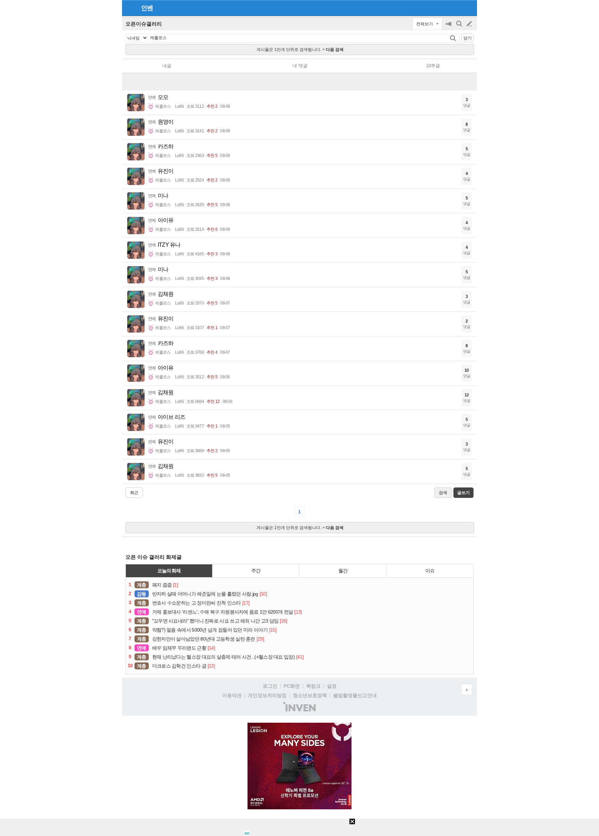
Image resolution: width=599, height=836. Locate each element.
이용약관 (232, 695)
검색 (443, 492)
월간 (342, 570)
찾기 (454, 38)
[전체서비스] (469, 7)
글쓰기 (470, 23)
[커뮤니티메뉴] (129, 7)
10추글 (433, 65)
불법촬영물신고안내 (355, 695)
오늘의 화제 (169, 570)
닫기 (467, 38)
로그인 (270, 686)
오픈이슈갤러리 (143, 24)
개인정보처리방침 (267, 695)
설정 (332, 686)
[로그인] (456, 7)
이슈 (429, 570)
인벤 (147, 8)
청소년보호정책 (310, 695)
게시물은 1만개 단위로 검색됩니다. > (300, 49)
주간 (255, 570)
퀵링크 (313, 686)
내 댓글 (300, 65)
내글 (166, 65)
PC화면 (292, 686)
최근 (134, 492)
